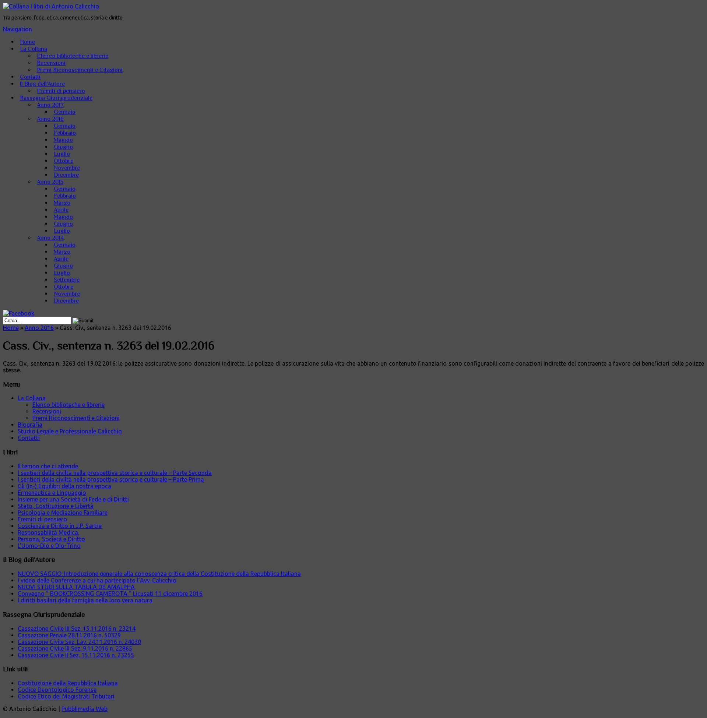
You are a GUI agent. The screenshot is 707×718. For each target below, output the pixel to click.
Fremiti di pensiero (61, 91)
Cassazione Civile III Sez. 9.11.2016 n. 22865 (75, 648)
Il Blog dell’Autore (42, 84)
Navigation (17, 29)
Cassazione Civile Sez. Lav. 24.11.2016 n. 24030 (79, 641)
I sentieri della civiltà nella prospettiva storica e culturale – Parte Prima (111, 479)
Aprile (61, 210)
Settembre (67, 280)
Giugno (63, 147)
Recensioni (51, 63)
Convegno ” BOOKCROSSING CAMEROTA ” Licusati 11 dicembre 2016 (110, 593)
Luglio (62, 154)
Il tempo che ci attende (48, 466)
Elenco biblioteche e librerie (72, 56)
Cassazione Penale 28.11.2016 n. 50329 (69, 635)
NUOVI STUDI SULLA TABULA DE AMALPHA (76, 587)
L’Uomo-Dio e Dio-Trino (49, 545)
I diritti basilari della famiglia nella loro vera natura (85, 600)
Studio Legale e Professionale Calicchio (70, 431)
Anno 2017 (50, 105)
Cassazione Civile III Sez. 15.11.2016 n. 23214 (77, 628)
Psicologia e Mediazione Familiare (63, 512)
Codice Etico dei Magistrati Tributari (66, 696)
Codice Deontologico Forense (57, 689)
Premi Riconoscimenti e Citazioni (80, 70)
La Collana (33, 49)
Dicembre (66, 175)
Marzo (62, 203)
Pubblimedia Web (84, 708)
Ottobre (63, 161)
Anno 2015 (50, 182)
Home (27, 42)
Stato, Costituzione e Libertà (56, 506)
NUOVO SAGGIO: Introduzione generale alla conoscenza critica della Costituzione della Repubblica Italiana (159, 573)
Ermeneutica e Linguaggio (52, 492)
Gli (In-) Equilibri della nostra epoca (64, 486)
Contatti (30, 77)
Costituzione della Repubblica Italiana (68, 683)
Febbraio (65, 133)
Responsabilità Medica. (48, 532)
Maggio (63, 140)
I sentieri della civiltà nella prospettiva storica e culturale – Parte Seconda (115, 472)
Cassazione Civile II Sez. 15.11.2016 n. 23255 (76, 655)
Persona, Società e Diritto (51, 539)
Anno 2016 (50, 119)
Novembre (67, 168)
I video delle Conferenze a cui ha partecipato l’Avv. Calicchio (97, 580)
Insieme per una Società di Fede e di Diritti (73, 499)
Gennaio (64, 112)
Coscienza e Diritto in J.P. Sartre (60, 525)
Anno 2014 (50, 238)
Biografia (30, 424)
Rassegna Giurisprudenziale (56, 98)
